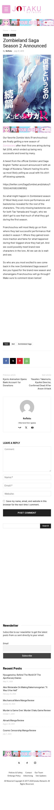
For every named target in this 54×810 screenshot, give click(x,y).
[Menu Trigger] (6, 9)
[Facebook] (6, 361)
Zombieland (9, 145)
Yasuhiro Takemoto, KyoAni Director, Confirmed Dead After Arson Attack (40, 384)
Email (6, 643)
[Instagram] (35, 763)
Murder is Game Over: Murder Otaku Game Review (27, 710)
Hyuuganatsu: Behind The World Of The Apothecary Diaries (22, 676)
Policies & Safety (15, 772)
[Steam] (20, 428)
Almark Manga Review (13, 720)
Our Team (39, 772)
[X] (13, 361)
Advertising (28, 775)
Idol (13, 344)
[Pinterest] (20, 361)
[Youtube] (33, 428)
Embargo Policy (14, 775)
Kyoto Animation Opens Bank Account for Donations (15, 382)
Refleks (9, 51)
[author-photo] (27, 414)
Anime (13, 30)
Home (5, 30)
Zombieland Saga (25, 344)
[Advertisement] (27, 318)
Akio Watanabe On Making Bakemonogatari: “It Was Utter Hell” (25, 689)
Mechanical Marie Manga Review (18, 700)
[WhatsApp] (27, 361)
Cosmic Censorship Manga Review (19, 730)
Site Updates (41, 775)
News (13, 35)
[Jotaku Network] (27, 9)
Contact (28, 772)
